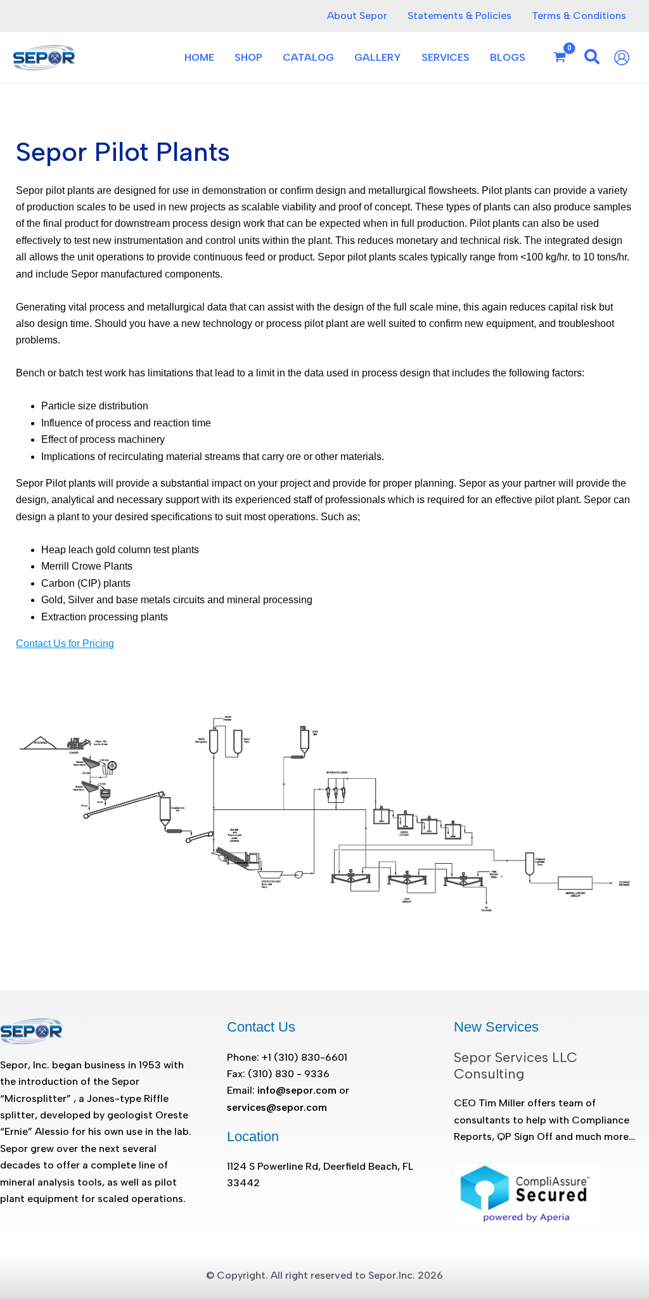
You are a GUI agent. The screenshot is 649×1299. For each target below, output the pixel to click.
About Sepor (357, 16)
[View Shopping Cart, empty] (560, 57)
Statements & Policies (459, 16)
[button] (592, 59)
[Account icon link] (625, 57)
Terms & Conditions (579, 16)
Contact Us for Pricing (65, 643)
